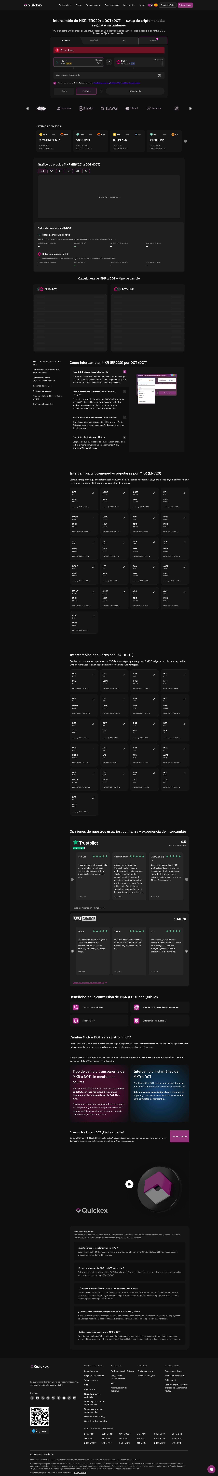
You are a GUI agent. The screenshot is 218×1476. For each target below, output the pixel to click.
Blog (86, 1384)
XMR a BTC (177, 1438)
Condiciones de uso (101, 83)
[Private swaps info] (157, 39)
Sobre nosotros (91, 1380)
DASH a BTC (124, 1443)
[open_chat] (211, 1469)
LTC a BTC (176, 1443)
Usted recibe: (158, 60)
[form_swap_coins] (109, 62)
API (112, 1383)
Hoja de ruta (89, 1389)
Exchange (65, 40)
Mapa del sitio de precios (95, 1421)
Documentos (129, 5)
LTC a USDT (124, 1438)
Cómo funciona (91, 1371)
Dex (124, 40)
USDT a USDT (90, 1443)
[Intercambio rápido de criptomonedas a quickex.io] (33, 5)
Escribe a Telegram (146, 1375)
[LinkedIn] (37, 1398)
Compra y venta (93, 5)
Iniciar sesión (185, 5)
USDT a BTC (159, 1443)
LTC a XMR (141, 1434)
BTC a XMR (89, 1434)
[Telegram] (32, 1398)
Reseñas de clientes (42, 385)
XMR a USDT (124, 1434)
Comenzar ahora (179, 1136)
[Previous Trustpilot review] (72, 879)
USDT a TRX (159, 1438)
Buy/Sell (94, 40)
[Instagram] (69, 1398)
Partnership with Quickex (122, 1371)
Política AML (115, 83)
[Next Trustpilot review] (186, 879)
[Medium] (48, 1398)
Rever (70, 50)
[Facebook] (59, 1398)
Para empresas (112, 5)
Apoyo (142, 5)
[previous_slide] (27, 108)
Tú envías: (98, 60)
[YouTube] (64, 1398)
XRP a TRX (106, 1443)
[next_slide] (190, 108)
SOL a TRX (88, 1438)
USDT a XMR (107, 1434)
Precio (78, 5)
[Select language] (156, 5)
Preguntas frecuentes (43, 404)
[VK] (53, 1398)
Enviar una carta (145, 1371)
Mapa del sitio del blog (94, 1416)
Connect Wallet (168, 5)
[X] (43, 1398)
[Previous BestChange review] (72, 951)
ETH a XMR (177, 1434)
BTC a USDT (107, 1438)
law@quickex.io (80, 1473)
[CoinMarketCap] (74, 1398)
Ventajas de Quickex (42, 391)
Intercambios (65, 5)
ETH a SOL (141, 1438)
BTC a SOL (141, 1443)
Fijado (64, 91)
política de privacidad (131, 83)
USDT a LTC (159, 1434)
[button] (129, 1184)
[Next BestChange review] (186, 951)
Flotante (86, 91)
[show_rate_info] (101, 91)
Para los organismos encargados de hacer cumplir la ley (176, 1387)
